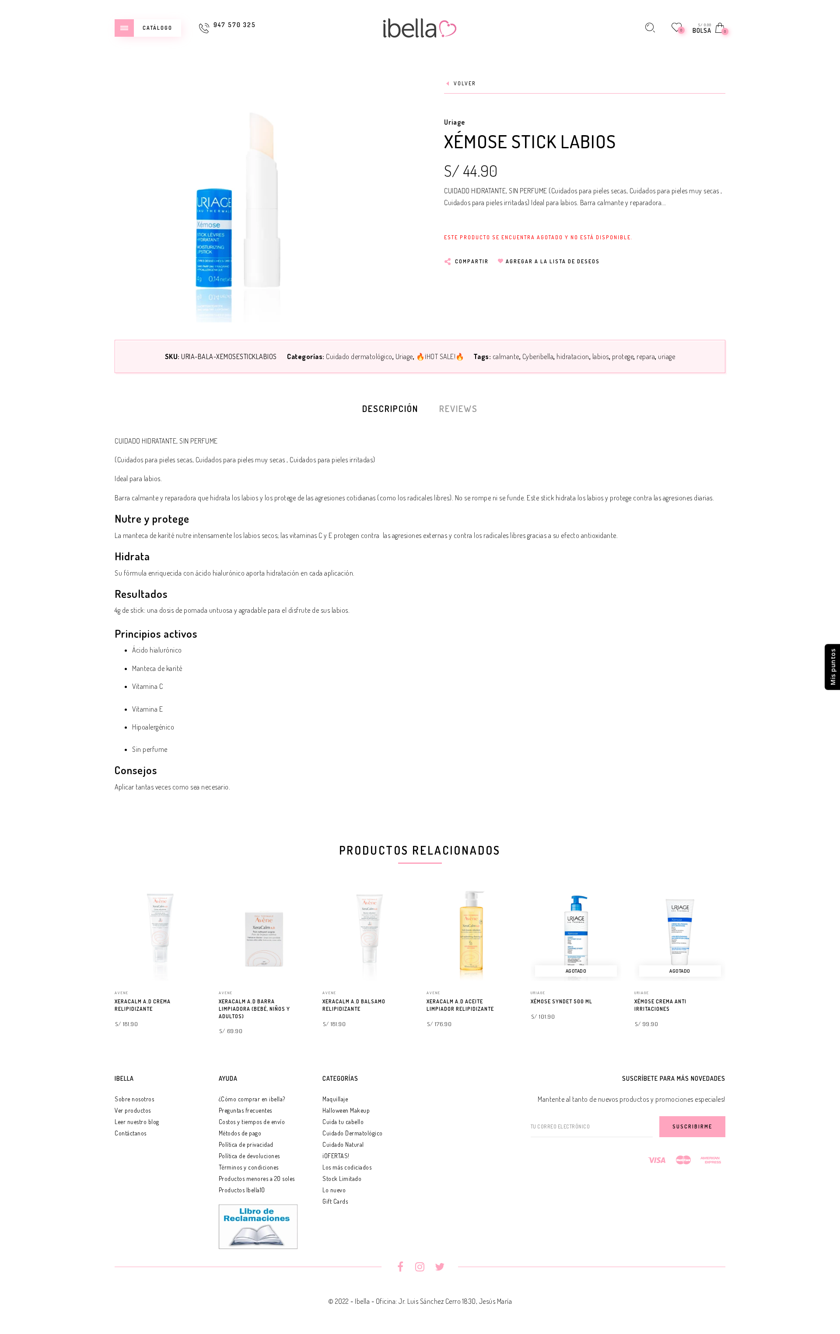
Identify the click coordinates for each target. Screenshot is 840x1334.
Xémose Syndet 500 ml (561, 1001)
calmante (506, 356)
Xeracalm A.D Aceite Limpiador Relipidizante (460, 1005)
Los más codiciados (346, 1167)
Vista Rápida (190, 909)
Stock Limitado (341, 1178)
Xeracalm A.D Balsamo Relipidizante (353, 1005)
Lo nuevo (334, 1190)
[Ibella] (420, 26)
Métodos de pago (240, 1133)
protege (623, 356)
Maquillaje (335, 1099)
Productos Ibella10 (242, 1190)
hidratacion (572, 356)
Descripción (390, 408)
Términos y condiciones (249, 1167)
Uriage (454, 122)
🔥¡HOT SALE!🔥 (440, 356)
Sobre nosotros (134, 1099)
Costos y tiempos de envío (252, 1121)
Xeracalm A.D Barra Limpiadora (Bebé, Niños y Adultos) (254, 1009)
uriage (666, 356)
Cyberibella (538, 356)
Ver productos (133, 1110)
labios (600, 356)
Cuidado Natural (343, 1144)
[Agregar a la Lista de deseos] (201, 1002)
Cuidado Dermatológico (352, 1133)
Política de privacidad (246, 1144)
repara (646, 356)
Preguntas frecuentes (245, 1110)
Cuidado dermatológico (359, 356)
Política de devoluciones (249, 1155)
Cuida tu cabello (343, 1121)
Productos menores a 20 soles (257, 1178)
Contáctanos (131, 1133)
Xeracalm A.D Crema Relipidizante (143, 1005)
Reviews (458, 408)
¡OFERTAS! (336, 1155)
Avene (122, 992)
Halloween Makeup (346, 1110)
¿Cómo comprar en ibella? (252, 1099)
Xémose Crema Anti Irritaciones (660, 1005)
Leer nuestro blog (137, 1121)
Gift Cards (335, 1201)
